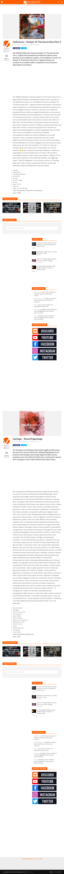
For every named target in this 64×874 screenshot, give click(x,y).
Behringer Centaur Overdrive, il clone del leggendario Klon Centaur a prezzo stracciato (45, 311)
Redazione (6, 48)
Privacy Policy (30, 872)
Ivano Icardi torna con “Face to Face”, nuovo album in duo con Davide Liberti (32, 206)
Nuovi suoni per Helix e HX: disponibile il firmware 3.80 (43, 305)
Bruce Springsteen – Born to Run (32, 859)
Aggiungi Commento (6, 59)
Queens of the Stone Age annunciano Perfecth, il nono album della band (52, 205)
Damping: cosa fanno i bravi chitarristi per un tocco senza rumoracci (45, 300)
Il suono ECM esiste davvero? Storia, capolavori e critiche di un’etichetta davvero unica (11, 206)
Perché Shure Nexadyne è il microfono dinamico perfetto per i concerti (45, 293)
